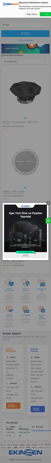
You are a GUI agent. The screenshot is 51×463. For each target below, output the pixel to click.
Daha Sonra (32, 14)
